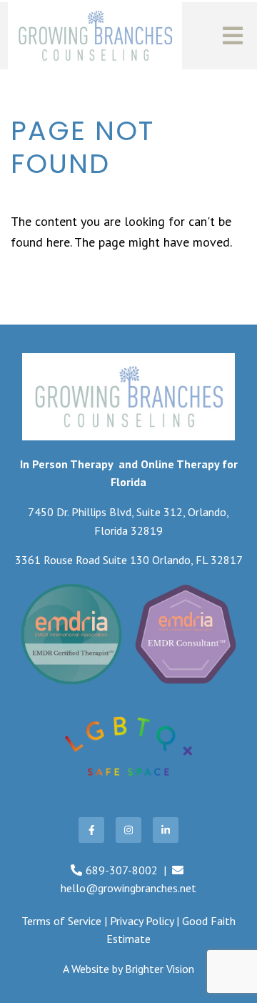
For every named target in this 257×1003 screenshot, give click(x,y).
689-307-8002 (122, 870)
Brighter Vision (159, 969)
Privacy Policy (141, 921)
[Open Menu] (233, 35)
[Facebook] (91, 830)
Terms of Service (61, 921)
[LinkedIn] (165, 830)
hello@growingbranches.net (128, 888)
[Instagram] (128, 830)
